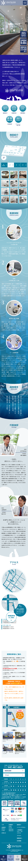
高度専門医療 (11, 829)
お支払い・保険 (19, 831)
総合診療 (10, 827)
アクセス (19, 835)
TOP (3, 824)
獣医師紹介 (3, 828)
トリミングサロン (21, 827)
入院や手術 (19, 833)
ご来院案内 (19, 830)
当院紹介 (4, 827)
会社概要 (3, 830)
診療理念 (10, 826)
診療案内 (11, 824)
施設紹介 (19, 824)
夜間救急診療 (11, 830)
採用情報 (19, 841)
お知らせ (4, 833)
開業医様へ (19, 838)
